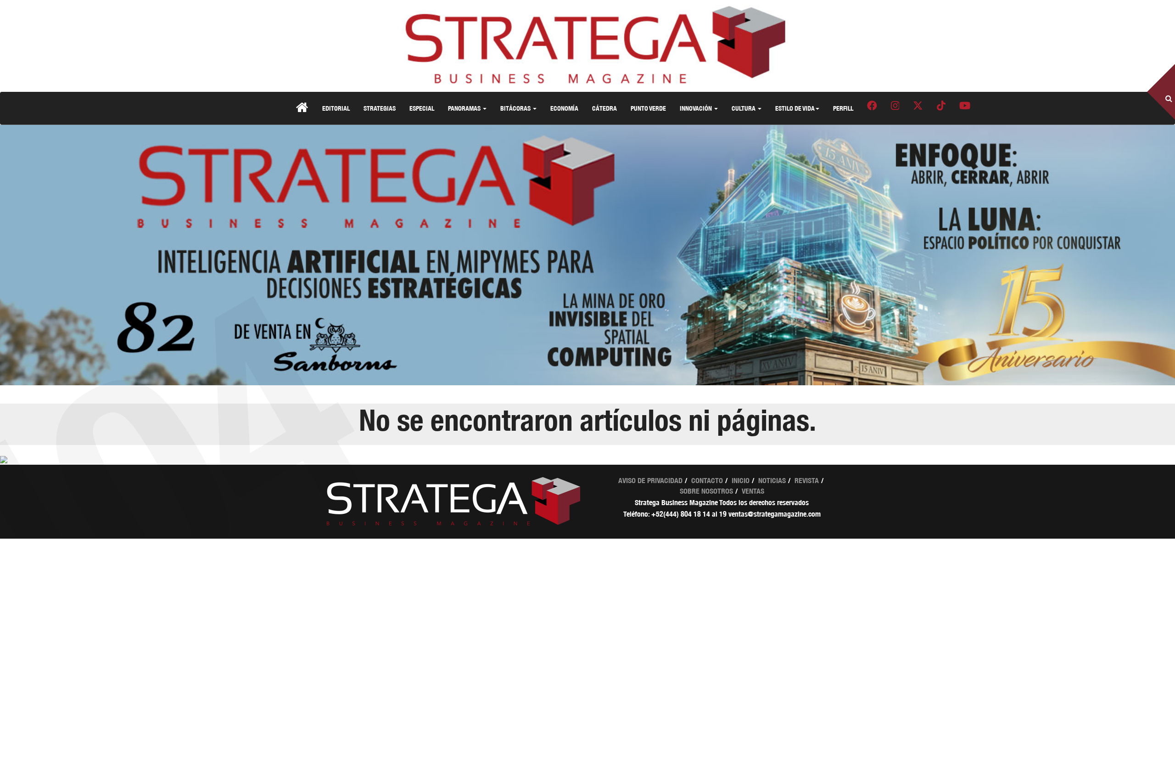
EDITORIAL (336, 108)
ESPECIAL (421, 108)
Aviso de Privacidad (650, 480)
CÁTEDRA (604, 108)
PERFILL (843, 108)
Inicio (741, 480)
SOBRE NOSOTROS (706, 491)
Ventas (753, 491)
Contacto (707, 480)
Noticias (772, 480)
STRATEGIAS (380, 108)
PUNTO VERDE (648, 108)
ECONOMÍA (564, 108)
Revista (807, 480)
